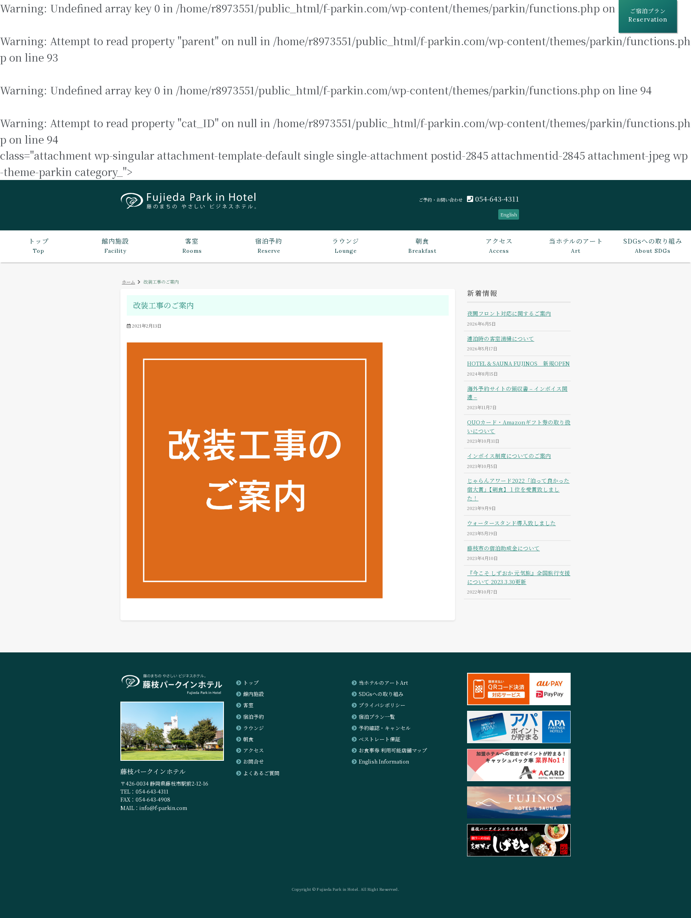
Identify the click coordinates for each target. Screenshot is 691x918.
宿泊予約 (253, 716)
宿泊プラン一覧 (377, 716)
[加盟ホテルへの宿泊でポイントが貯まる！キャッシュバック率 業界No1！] (519, 778)
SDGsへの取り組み (381, 694)
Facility (115, 245)
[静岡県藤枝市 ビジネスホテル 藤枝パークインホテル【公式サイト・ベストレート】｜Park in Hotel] (188, 203)
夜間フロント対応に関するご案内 (509, 313)
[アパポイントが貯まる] (519, 740)
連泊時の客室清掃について (500, 338)
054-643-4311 (496, 199)
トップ (251, 682)
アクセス (253, 750)
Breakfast (422, 245)
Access (499, 245)
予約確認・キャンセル (385, 728)
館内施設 (253, 694)
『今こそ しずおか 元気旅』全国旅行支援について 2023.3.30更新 (518, 577)
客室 (248, 705)
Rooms (192, 245)
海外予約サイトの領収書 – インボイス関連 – (517, 392)
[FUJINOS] (519, 816)
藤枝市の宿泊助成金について (503, 548)
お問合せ (253, 761)
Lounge (345, 245)
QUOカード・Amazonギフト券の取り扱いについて (518, 426)
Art (576, 245)
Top (38, 245)
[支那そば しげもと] (519, 854)
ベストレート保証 (379, 739)
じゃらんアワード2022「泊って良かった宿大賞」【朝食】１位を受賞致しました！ (518, 489)
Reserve (268, 245)
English (508, 214)
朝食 (248, 739)
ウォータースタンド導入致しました (511, 523)
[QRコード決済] (519, 702)
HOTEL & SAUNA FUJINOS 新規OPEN (518, 363)
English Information (384, 761)
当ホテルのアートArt (383, 682)
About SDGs (652, 245)
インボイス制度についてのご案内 (509, 456)
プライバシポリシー (382, 705)
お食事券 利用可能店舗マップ (393, 750)
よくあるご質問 (261, 773)
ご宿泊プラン (647, 14)
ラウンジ (253, 728)
